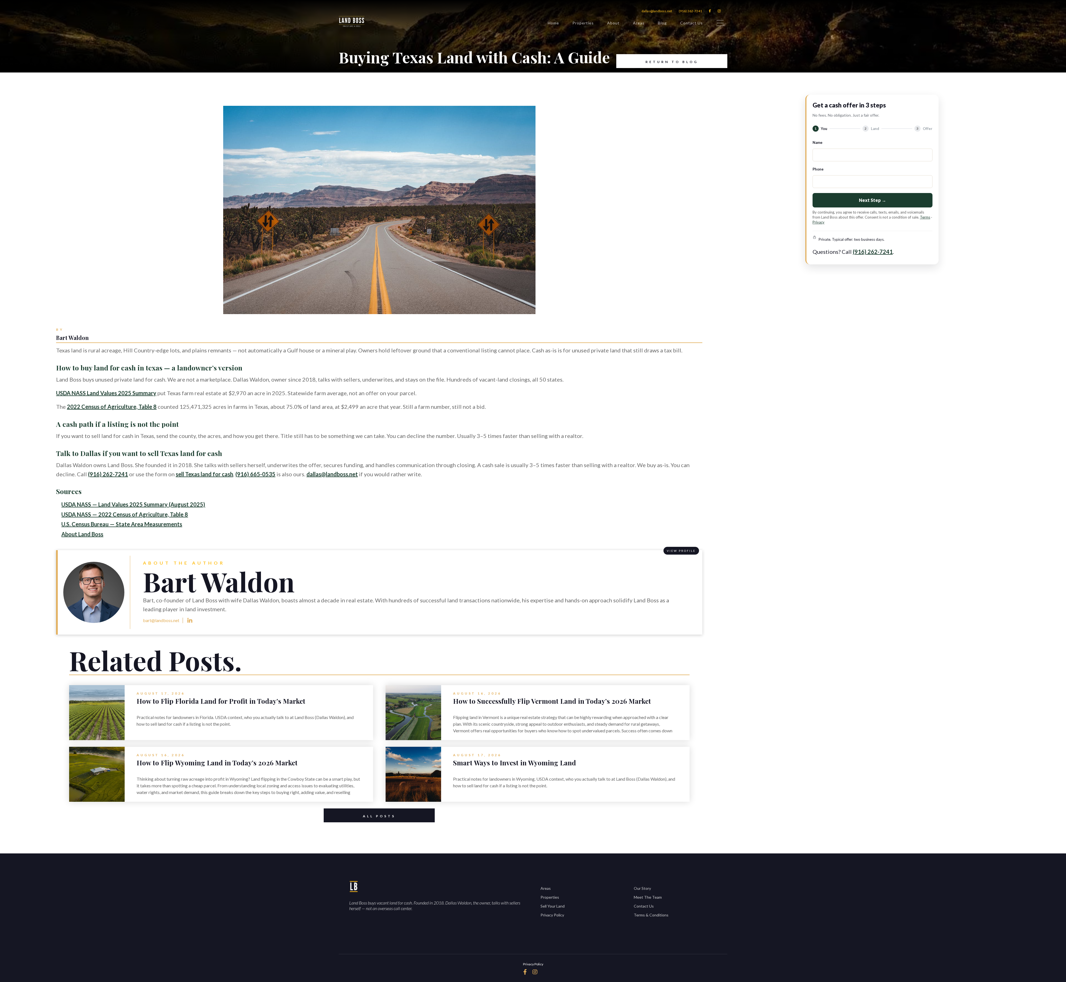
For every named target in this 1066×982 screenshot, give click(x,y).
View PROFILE (681, 550)
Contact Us (691, 23)
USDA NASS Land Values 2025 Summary (106, 393)
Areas (639, 23)
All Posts (379, 816)
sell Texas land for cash (204, 474)
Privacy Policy (552, 915)
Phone (818, 169)
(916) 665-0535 (255, 474)
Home (553, 23)
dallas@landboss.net (657, 11)
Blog (662, 23)
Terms (925, 217)
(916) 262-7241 (690, 11)
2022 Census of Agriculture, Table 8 (112, 406)
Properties (583, 23)
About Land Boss (82, 534)
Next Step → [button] (872, 200)
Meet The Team (648, 897)
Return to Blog (671, 62)
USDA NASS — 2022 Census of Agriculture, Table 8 (124, 514)
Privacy (818, 222)
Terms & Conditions (651, 915)
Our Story (642, 888)
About (613, 23)
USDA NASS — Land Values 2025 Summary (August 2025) (133, 504)
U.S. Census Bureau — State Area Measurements (121, 524)
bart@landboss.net (161, 620)
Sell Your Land (552, 906)
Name (818, 142)
